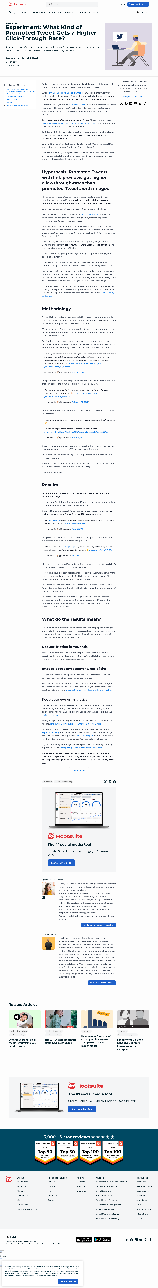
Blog (12, 12)
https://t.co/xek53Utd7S (55, 432)
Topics (24, 12)
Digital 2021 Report (90, 214)
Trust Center (22, 1244)
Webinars (140, 1195)
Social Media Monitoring (107, 1214)
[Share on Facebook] (114, 781)
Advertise (52, 1195)
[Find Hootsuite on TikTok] (150, 1239)
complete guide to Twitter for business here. (81, 748)
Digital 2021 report (84, 736)
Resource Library (144, 1186)
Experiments (47, 782)
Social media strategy (17, 1035)
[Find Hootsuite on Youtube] (140, 1239)
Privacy (31, 1244)
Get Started (79, 770)
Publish (51, 1182)
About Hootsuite (88, 12)
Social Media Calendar (106, 1200)
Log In (122, 4)
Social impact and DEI (27, 1209)
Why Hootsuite (24, 1182)
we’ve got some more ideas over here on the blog (89, 690)
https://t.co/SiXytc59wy (76, 523)
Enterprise (81, 1191)
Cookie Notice (51, 1275)
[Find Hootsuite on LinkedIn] (136, 1239)
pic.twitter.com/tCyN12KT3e (57, 396)
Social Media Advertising (107, 1219)
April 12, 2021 (77, 529)
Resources (54, 12)
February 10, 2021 (80, 402)
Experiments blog (50, 733)
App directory (142, 1200)
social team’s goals (51, 715)
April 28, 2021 (78, 556)
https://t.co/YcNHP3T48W (81, 363)
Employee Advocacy (105, 1209)
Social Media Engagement (108, 1205)
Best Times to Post (105, 1195)
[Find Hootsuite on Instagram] (145, 1239)
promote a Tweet (76, 105)
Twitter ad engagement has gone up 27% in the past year (69, 123)
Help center (141, 1205)
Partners (140, 1219)
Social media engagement (127, 1035)
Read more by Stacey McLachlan (98, 925)
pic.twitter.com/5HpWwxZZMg (93, 432)
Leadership (22, 1195)
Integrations (142, 1214)
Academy (141, 1182)
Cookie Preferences (44, 1244)
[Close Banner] (79, 1263)
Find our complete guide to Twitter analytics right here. (75, 724)
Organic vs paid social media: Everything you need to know (22, 1043)
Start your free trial (138, 4)
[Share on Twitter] (105, 781)
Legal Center (11, 1244)
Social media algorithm (54, 1031)
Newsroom (22, 1205)
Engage (51, 1186)
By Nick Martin (49, 934)
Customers (22, 1200)
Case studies (142, 1191)
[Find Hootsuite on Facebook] (131, 1239)
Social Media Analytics (106, 1186)
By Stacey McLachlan (52, 880)
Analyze (51, 1200)
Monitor (51, 1191)
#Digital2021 (99, 363)
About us (21, 1186)
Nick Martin (32, 58)
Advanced (81, 1186)
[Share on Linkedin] (110, 781)
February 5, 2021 (79, 437)
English (143, 12)
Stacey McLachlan (15, 58)
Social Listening (103, 1191)
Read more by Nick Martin (101, 983)
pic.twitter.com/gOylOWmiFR (58, 367)
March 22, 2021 (78, 372)
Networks (38, 12)
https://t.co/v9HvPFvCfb (100, 550)
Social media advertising (63, 782)
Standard (81, 1182)
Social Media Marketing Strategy (111, 1182)
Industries (69, 12)
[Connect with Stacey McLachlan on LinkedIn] (44, 897)
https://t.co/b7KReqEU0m (85, 393)
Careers (21, 1191)
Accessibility (57, 1244)
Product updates (144, 1209)
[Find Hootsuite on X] (127, 1239)
